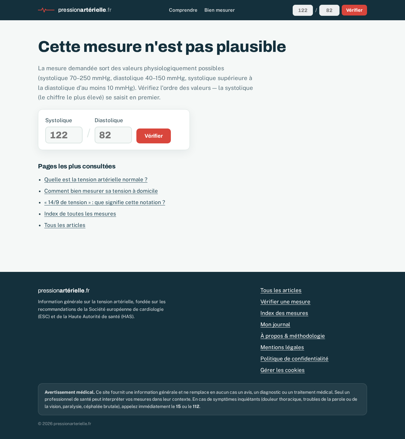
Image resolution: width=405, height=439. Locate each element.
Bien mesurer (219, 10)
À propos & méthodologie (292, 336)
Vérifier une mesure (285, 301)
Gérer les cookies (282, 370)
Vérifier (354, 10)
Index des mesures (284, 313)
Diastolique (109, 120)
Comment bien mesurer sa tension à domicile (101, 191)
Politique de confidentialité (294, 358)
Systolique (58, 120)
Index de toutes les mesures (80, 213)
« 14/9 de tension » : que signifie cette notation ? (104, 202)
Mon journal (275, 324)
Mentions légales (282, 347)
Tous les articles (64, 225)
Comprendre (183, 10)
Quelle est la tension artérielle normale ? (95, 179)
